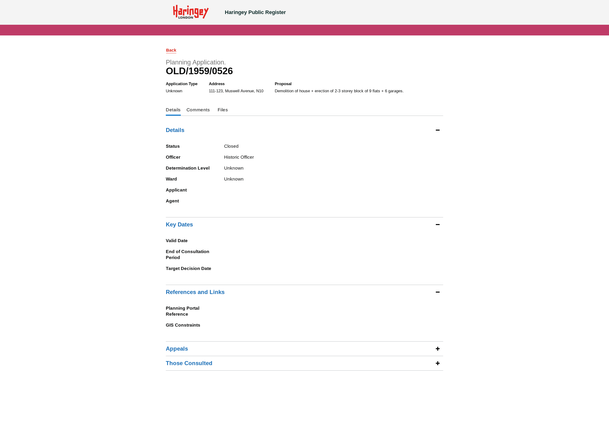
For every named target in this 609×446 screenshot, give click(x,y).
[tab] (173, 110)
